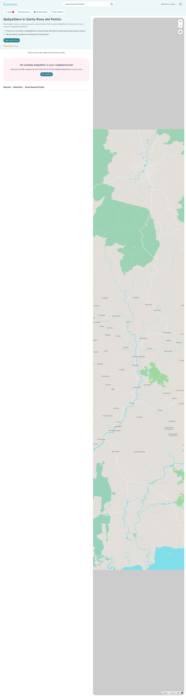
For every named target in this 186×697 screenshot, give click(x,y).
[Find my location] (180, 32)
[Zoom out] (180, 26)
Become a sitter (168, 4)
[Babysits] (10, 4)
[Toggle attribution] (182, 693)
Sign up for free (11, 40)
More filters (58, 12)
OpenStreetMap (175, 693)
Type (10, 12)
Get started (47, 74)
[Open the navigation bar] (180, 4)
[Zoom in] (180, 21)
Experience (25, 12)
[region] (138, 356)
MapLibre (165, 693)
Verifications (41, 12)
